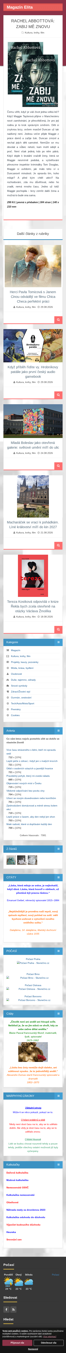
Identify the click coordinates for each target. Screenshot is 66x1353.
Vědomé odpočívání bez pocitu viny (25, 790)
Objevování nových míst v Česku (23, 783)
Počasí (55, 1274)
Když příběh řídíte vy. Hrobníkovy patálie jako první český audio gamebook (33, 371)
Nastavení (33, 1349)
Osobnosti (16, 674)
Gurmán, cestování (21, 697)
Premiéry (16, 709)
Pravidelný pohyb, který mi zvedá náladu (28, 776)
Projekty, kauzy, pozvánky (24, 662)
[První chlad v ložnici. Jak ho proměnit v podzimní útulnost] (11, 860)
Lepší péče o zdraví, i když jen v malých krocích (32, 761)
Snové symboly (19, 685)
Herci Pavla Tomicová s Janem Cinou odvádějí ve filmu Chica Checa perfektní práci (33, 296)
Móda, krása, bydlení (22, 668)
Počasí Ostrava (33, 985)
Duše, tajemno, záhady (23, 679)
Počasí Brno (33, 974)
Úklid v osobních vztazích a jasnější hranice (29, 768)
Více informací (49, 1336)
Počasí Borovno (33, 996)
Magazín (15, 650)
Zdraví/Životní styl (20, 691)
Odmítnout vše (48, 1343)
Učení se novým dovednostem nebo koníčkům (31, 798)
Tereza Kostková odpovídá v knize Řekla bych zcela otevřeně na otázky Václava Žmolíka (33, 606)
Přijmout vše (17, 1343)
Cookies (15, 715)
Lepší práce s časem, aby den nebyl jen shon (30, 816)
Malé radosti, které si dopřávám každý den (29, 824)
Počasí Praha (33, 959)
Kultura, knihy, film (34, 32)
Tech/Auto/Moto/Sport (22, 703)
